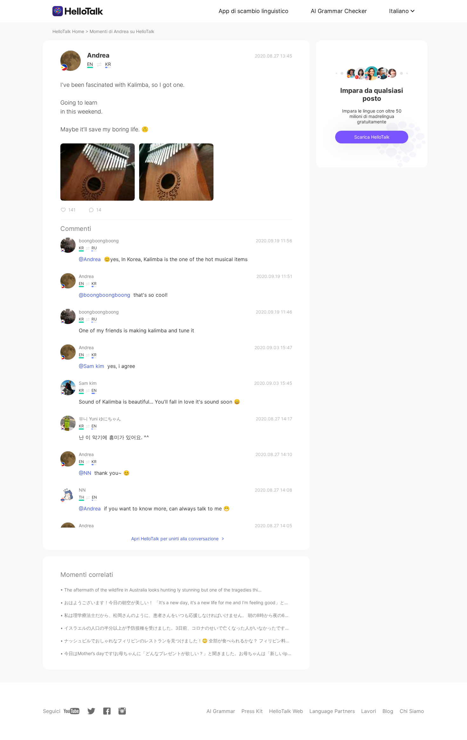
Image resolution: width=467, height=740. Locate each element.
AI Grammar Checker (339, 11)
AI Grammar (220, 711)
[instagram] (122, 711)
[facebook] (107, 711)
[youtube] (71, 711)
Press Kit (252, 711)
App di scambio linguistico (253, 11)
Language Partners (332, 711)
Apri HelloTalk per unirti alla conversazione (175, 538)
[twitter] (91, 711)
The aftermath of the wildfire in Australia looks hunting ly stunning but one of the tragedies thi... (162, 589)
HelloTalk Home (68, 31)
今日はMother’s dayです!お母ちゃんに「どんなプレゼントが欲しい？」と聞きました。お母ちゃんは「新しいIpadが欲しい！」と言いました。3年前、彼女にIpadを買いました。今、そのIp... (255, 653)
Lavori (368, 711)
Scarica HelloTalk (371, 137)
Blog (387, 711)
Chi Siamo (412, 711)
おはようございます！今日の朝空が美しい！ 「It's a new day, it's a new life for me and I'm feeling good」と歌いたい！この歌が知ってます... (207, 602)
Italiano (399, 11)
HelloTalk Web (286, 711)
